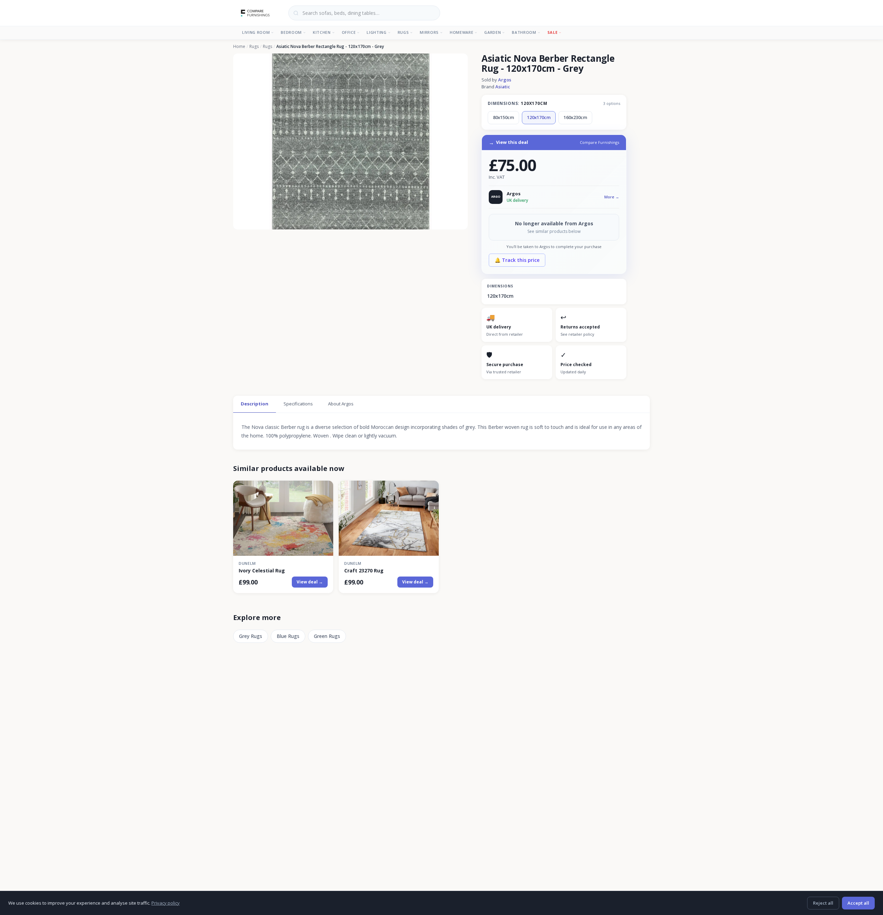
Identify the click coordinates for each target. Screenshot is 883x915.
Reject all (823, 903)
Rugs (403, 32)
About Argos (341, 404)
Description (254, 404)
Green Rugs (327, 636)
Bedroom (291, 32)
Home (239, 46)
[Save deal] (323, 490)
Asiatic (502, 86)
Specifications (298, 404)
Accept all (858, 903)
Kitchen (322, 32)
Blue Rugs (288, 636)
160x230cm (575, 117)
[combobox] (364, 13)
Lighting (376, 32)
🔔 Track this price (517, 260)
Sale (552, 32)
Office (349, 32)
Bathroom (524, 32)
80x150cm (503, 117)
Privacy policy (165, 903)
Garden (492, 32)
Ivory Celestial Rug (262, 571)
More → (611, 196)
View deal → (310, 582)
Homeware (461, 32)
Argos (504, 80)
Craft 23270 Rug (364, 571)
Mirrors (429, 32)
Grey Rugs (250, 636)
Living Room (256, 32)
